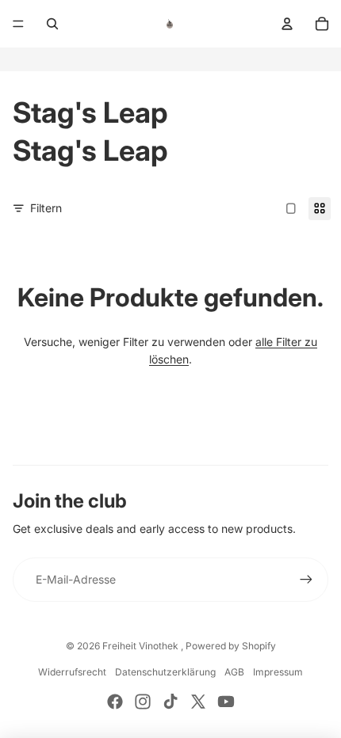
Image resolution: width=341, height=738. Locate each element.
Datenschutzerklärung (165, 672)
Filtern (46, 208)
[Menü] (18, 24)
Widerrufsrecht (72, 672)
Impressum (278, 672)
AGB (234, 672)
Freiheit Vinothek (141, 646)
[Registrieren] (306, 580)
